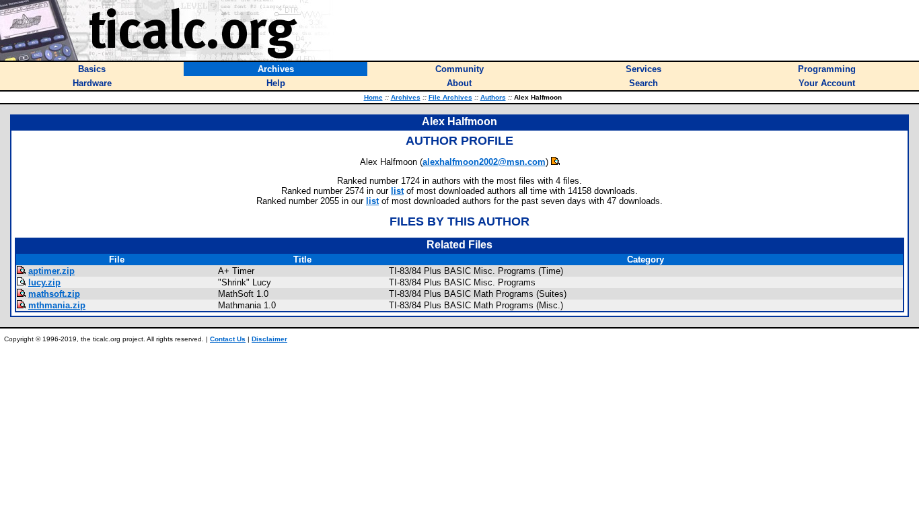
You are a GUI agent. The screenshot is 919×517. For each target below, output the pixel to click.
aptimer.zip (51, 271)
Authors (493, 97)
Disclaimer (269, 339)
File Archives (450, 97)
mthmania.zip (56, 305)
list (397, 191)
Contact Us (228, 339)
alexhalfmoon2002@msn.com (484, 162)
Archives (405, 97)
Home (373, 97)
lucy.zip (44, 282)
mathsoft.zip (54, 294)
